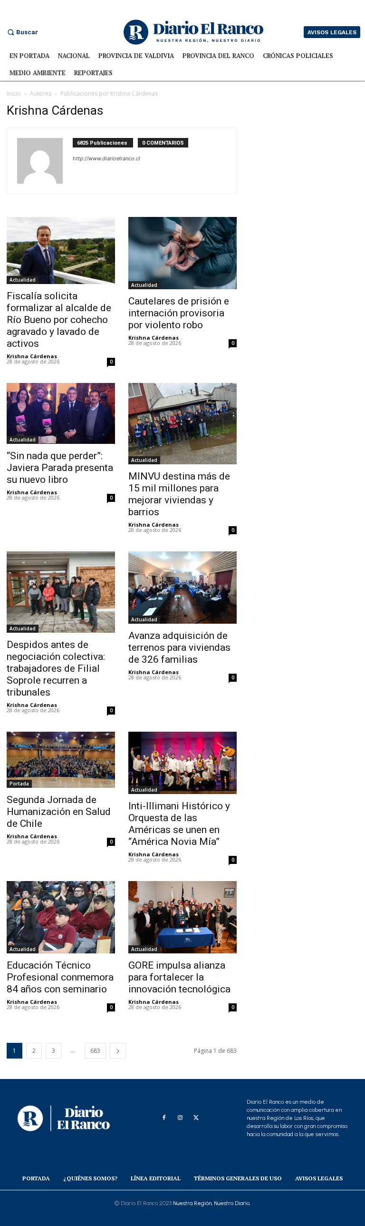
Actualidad (23, 279)
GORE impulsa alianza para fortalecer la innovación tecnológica (179, 977)
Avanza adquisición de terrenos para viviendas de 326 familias (179, 647)
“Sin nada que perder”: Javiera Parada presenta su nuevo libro (60, 467)
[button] (21, 32)
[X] (196, 1118)
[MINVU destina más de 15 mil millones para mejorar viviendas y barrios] (182, 423)
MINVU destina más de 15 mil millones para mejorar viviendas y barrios (179, 494)
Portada (19, 783)
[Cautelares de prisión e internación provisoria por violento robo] (182, 253)
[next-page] (118, 1051)
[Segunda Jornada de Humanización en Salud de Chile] (61, 760)
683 (95, 1051)
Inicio (14, 93)
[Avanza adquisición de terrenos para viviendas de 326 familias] (182, 587)
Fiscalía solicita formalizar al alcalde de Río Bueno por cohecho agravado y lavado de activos (59, 319)
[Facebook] (164, 1118)
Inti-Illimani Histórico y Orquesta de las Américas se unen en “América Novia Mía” (179, 823)
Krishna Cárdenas (32, 356)
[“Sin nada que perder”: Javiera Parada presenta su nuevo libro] (61, 413)
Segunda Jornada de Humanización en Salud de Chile (59, 811)
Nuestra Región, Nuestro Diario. (211, 1203)
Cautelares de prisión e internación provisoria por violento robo (178, 313)
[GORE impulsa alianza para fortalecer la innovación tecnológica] (182, 917)
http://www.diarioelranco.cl (106, 158)
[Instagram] (180, 1118)
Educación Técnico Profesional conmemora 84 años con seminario (60, 977)
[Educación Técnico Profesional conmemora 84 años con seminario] (61, 917)
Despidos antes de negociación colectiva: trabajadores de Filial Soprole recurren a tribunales (56, 668)
